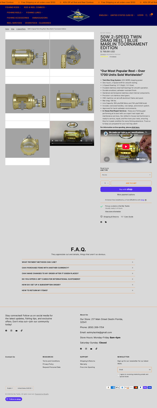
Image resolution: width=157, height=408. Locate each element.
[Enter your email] (149, 369)
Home (7, 29)
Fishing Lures (33, 12)
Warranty (83, 364)
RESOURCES (48, 357)
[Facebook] (101, 222)
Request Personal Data (51, 367)
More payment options (126, 194)
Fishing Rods (12, 7)
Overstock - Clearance (38, 23)
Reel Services (14, 23)
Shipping (103, 54)
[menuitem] (13, 7)
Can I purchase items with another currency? (45, 268)
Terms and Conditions (51, 361)
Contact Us (10, 357)
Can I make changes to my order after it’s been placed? (50, 273)
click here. (135, 127)
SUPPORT (84, 357)
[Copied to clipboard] (106, 222)
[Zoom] (45, 36)
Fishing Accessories (18, 18)
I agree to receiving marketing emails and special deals (134, 375)
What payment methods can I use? (39, 262)
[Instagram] (12, 330)
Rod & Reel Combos (34, 7)
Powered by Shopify (42, 394)
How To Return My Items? (35, 290)
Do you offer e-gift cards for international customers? (51, 279)
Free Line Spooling (87, 367)
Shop (12, 29)
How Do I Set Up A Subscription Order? (41, 285)
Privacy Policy (48, 364)
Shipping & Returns (87, 361)
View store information (113, 211)
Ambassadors (40, 18)
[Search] (146, 15)
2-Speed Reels (21, 29)
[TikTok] (23, 330)
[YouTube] (18, 330)
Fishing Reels (14, 12)
